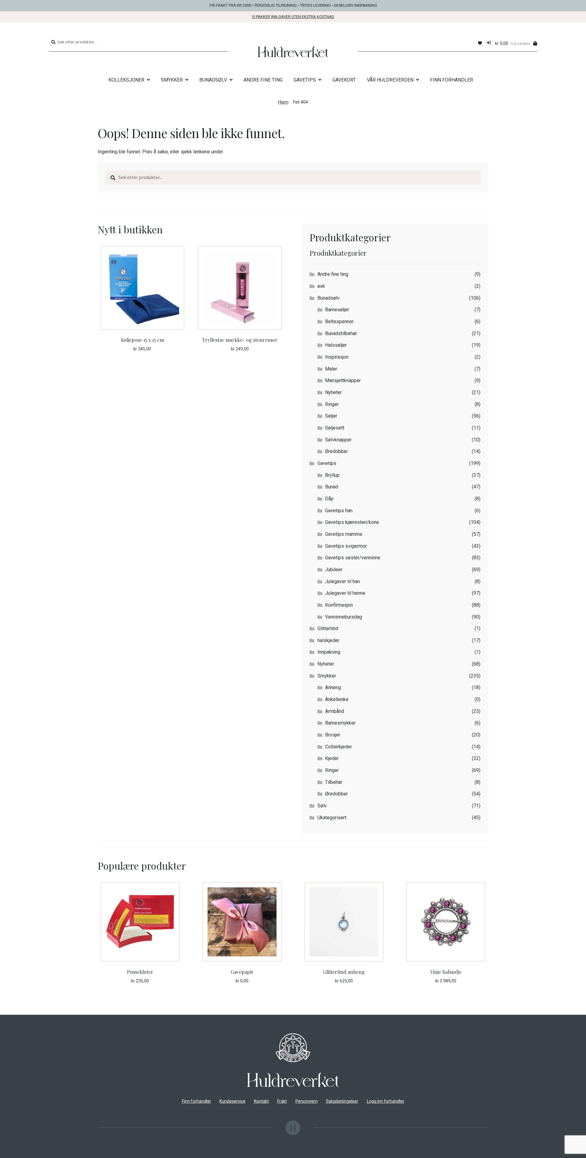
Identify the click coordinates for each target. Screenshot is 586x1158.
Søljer (331, 416)
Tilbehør (333, 782)
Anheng (333, 687)
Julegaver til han (342, 581)
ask (321, 286)
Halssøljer (336, 345)
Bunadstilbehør (341, 333)
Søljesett (334, 428)
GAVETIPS (305, 80)
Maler (331, 369)
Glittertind (327, 628)
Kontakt (261, 1101)
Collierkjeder (338, 747)
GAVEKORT (344, 80)
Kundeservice (232, 1101)
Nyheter (333, 392)
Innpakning (328, 652)
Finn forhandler (196, 1101)
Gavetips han (339, 510)
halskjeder (328, 640)
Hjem (283, 102)
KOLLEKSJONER (126, 80)
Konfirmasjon (339, 605)
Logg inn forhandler (385, 1101)
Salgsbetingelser (342, 1101)
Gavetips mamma (343, 534)
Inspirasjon (337, 357)
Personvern (306, 1101)
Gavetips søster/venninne (352, 558)
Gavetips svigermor (346, 546)
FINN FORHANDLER (451, 80)
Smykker (326, 676)
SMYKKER (172, 80)
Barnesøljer (337, 309)
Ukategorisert (331, 817)
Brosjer (332, 735)
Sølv (322, 806)
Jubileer (333, 569)
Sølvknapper (338, 440)
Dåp (329, 499)
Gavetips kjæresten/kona (352, 522)
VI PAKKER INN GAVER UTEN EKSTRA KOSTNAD (293, 16)
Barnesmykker (340, 723)
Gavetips (326, 463)
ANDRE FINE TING (263, 80)
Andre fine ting (332, 274)
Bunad (331, 487)
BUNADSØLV (213, 80)
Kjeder (332, 758)
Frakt (282, 1101)
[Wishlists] (480, 43)
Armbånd (334, 711)
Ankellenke (337, 699)
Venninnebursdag (343, 617)
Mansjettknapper (343, 380)
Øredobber (336, 451)
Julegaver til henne (345, 593)
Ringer (332, 404)
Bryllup (332, 475)
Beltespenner (339, 321)
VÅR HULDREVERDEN (390, 80)
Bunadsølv (328, 298)
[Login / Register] (488, 43)
